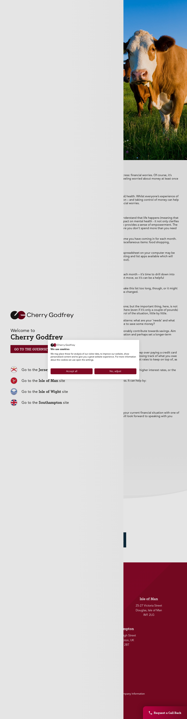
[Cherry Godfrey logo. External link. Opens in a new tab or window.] (63, 345)
